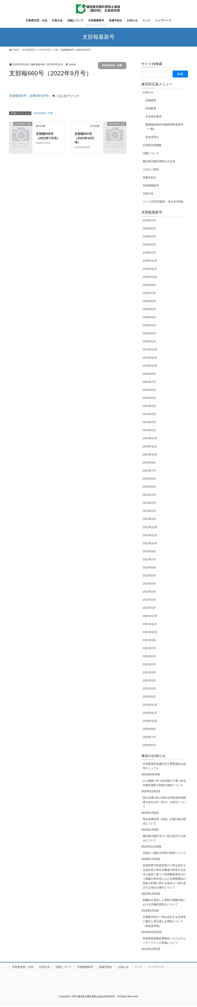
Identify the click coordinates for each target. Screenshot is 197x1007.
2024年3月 (149, 414)
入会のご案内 (151, 169)
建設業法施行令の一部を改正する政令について (164, 838)
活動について (151, 153)
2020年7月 (149, 737)
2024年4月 (149, 406)
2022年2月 (149, 599)
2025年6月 (149, 301)
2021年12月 (150, 616)
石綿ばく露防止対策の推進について (164, 852)
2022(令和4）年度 (112, 65)
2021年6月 (149, 656)
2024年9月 (149, 373)
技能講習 (150, 100)
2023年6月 (149, 478)
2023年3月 (149, 502)
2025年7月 (149, 293)
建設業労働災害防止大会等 (159, 161)
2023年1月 (149, 518)
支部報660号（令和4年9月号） (30, 95)
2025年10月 (150, 276)
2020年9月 (149, 728)
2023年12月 (150, 438)
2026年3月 (149, 236)
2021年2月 (149, 688)
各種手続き (149, 177)
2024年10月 (150, 365)
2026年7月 (149, 220)
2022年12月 (150, 527)
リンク (138, 966)
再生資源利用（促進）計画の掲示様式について (164, 821)
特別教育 (150, 108)
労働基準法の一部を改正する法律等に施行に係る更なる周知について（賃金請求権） (164, 921)
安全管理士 (152, 137)
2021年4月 (149, 672)
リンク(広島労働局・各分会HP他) (163, 201)
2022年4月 (149, 583)
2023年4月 (149, 494)
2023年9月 (149, 462)
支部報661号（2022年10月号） (84, 138)
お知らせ (148, 92)
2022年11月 (150, 535)
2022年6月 (149, 567)
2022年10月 (150, 543)
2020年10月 (150, 720)
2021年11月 (150, 624)
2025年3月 (149, 325)
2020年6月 (149, 745)
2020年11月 (150, 712)
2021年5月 (149, 664)
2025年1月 (149, 341)
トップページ (156, 966)
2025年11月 (150, 268)
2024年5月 (149, 397)
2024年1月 (149, 430)
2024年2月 (149, 422)
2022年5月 (149, 575)
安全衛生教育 (153, 116)
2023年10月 (150, 454)
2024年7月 (149, 381)
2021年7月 (149, 648)
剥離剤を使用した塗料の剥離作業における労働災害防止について (164, 902)
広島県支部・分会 (22, 966)
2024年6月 (149, 389)
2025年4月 (149, 317)
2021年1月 (149, 696)
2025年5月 (149, 309)
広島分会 (148, 193)
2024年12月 (150, 349)
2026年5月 (149, 228)
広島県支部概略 (152, 145)
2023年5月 (149, 486)
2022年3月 (149, 591)
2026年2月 (149, 244)
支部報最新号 (151, 185)
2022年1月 (149, 607)
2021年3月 (149, 680)
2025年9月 (149, 285)
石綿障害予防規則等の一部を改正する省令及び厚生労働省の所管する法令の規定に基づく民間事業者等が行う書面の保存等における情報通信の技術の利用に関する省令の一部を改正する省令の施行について (164, 876)
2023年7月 (149, 470)
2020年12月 (150, 704)
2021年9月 (149, 640)
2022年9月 (149, 551)
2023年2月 (149, 510)
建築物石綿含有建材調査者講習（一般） (164, 126)
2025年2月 (149, 333)
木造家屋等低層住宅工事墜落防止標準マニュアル (164, 766)
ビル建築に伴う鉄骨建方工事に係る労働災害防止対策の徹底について (164, 783)
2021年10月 (150, 632)
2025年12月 (150, 260)
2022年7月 (149, 559)
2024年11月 (150, 357)
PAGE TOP (188, 973)
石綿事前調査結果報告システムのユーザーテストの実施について (164, 940)
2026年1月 (149, 252)
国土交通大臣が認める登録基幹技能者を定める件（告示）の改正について (164, 802)
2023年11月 (150, 446)
